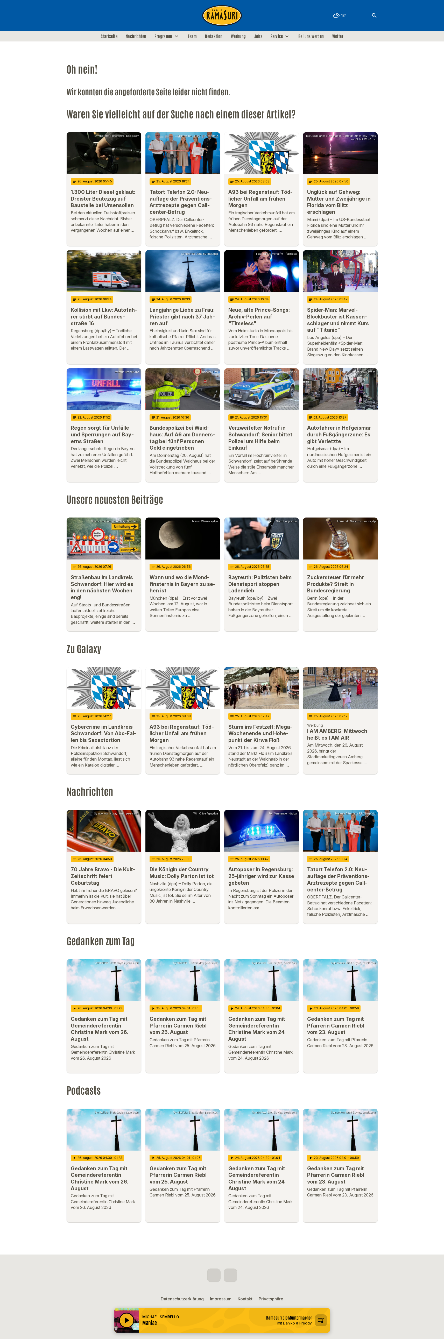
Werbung (238, 36)
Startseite (109, 36)
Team (192, 36)
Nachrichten (136, 36)
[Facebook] (72, 15)
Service (277, 36)
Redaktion (214, 36)
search (374, 15)
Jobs (258, 36)
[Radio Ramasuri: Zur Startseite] (222, 15)
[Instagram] (82, 15)
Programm (163, 36)
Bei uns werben (311, 36)
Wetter (337, 36)
